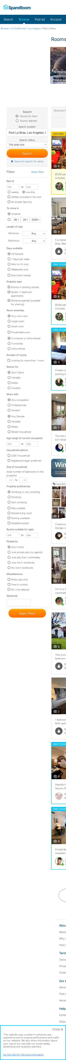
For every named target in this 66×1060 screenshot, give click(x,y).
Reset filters (37, 171)
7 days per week (20, 259)
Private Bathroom (20, 332)
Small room (17, 326)
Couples (16, 387)
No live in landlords (22, 567)
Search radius (27, 139)
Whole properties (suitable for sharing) (25, 302)
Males (14, 382)
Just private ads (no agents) (27, 552)
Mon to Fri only (20, 264)
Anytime (15, 213)
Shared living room (21, 513)
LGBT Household (20, 455)
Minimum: (13, 233)
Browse (24, 19)
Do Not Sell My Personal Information (23, 1054)
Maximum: (14, 240)
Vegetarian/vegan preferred (26, 460)
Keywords (12, 596)
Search (8, 19)
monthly (30, 192)
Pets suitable (18, 508)
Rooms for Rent (28, 116)
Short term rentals (21, 275)
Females (16, 377)
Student (15, 410)
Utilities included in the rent (26, 196)
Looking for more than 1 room (27, 360)
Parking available (20, 518)
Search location (27, 126)
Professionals (18, 405)
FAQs (62, 1021)
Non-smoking (19, 502)
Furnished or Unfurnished (25, 338)
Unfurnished (18, 348)
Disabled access (20, 523)
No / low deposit (20, 589)
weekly (15, 192)
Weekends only (19, 269)
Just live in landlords (22, 562)
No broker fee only (21, 201)
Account (55, 19)
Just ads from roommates (25, 557)
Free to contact (19, 584)
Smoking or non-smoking (25, 491)
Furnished (17, 343)
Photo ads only (19, 579)
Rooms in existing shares (25, 287)
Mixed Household (21, 431)
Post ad (40, 19)
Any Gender (18, 416)
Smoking (16, 497)
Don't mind (17, 547)
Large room (17, 321)
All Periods (17, 253)
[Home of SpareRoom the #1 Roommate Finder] (17, 7)
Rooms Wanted (28, 120)
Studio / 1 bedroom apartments (21, 294)
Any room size (19, 316)
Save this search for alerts (28, 161)
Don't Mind (17, 372)
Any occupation (20, 399)
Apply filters (27, 613)
